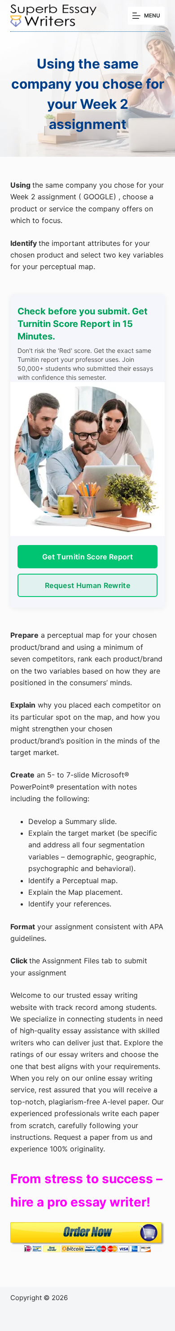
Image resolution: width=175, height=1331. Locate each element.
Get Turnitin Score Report (87, 556)
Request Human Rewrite (87, 585)
